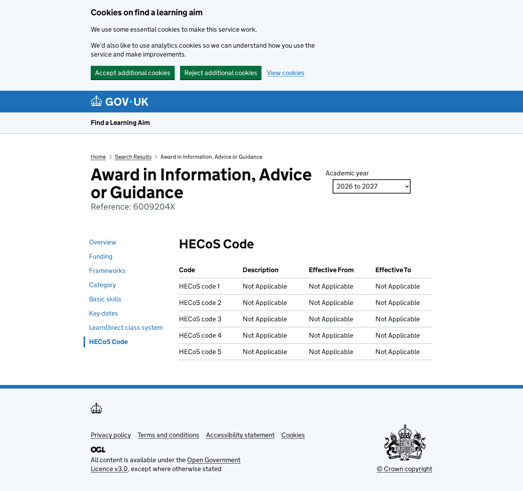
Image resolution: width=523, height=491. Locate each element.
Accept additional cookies (132, 73)
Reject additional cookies (220, 73)
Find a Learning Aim (120, 122)
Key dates (103, 313)
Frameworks (107, 270)
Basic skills (105, 299)
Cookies (293, 435)
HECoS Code (108, 342)
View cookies (286, 72)
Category (102, 285)
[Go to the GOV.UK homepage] (121, 101)
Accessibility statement (240, 435)
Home (98, 156)
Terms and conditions (168, 435)
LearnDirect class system (126, 327)
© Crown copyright (404, 469)
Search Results (133, 156)
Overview (102, 242)
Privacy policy (111, 435)
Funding (100, 256)
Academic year (347, 173)
